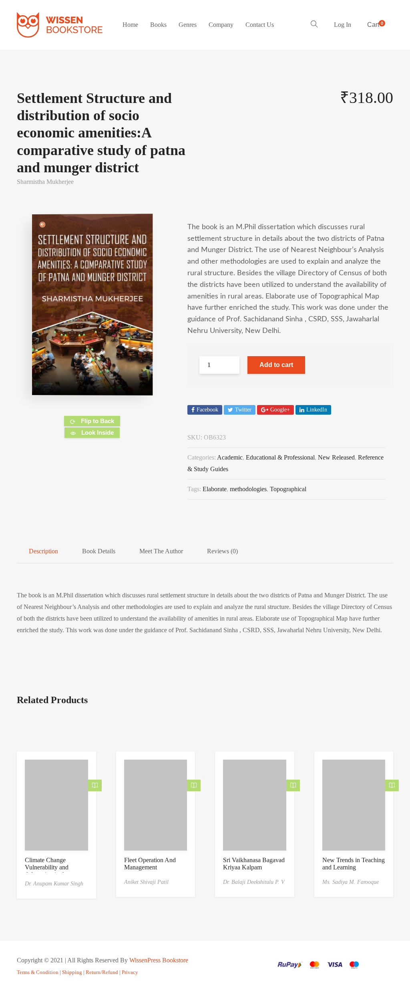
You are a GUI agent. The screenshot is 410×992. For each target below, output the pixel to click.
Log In (342, 24)
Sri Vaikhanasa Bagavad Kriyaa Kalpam (254, 864)
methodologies (248, 489)
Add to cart (276, 364)
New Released (336, 457)
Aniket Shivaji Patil (146, 882)
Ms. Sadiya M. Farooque (350, 882)
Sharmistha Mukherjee (45, 181)
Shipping (72, 972)
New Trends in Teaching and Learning (353, 864)
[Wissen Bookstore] (59, 25)
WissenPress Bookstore (158, 960)
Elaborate (215, 489)
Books (158, 24)
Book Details (98, 551)
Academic (230, 457)
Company (221, 24)
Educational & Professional (280, 457)
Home (130, 24)
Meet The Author (161, 551)
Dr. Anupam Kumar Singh (54, 884)
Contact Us (259, 24)
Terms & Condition (37, 972)
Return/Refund (102, 972)
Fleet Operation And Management (150, 864)
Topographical (288, 489)
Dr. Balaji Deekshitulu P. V (254, 882)
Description (43, 551)
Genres (188, 24)
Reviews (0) (222, 551)
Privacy (130, 972)
